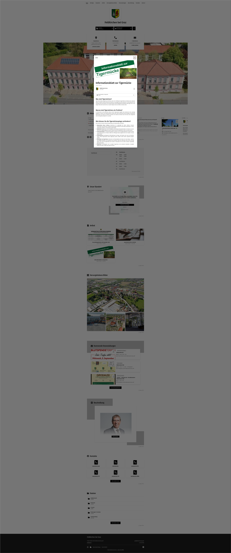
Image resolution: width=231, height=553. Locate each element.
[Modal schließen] (115, 276)
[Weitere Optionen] (134, 89)
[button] (115, 69)
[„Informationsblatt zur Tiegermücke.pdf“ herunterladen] (133, 95)
